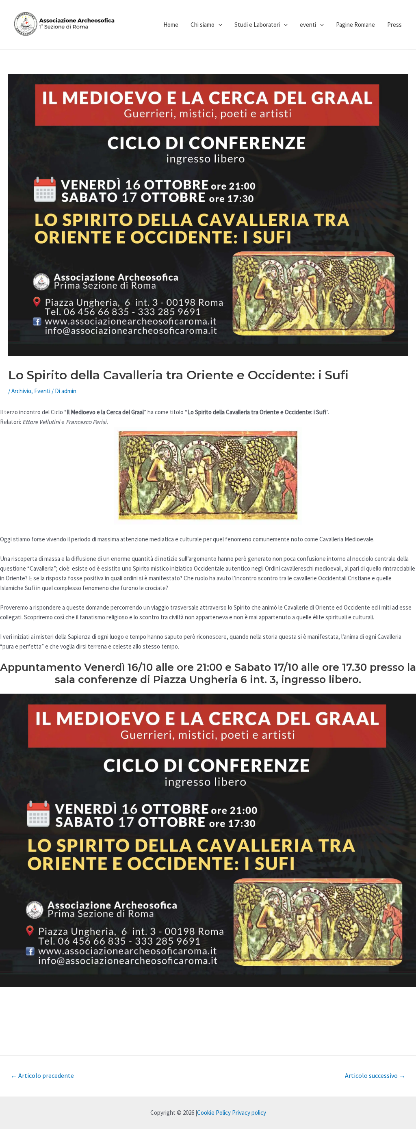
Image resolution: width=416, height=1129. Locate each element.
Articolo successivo (375, 1075)
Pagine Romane (355, 24)
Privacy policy (249, 1112)
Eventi (42, 391)
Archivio (21, 391)
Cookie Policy (214, 1112)
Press (394, 24)
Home (170, 24)
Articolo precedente (42, 1075)
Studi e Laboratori (257, 24)
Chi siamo (202, 24)
